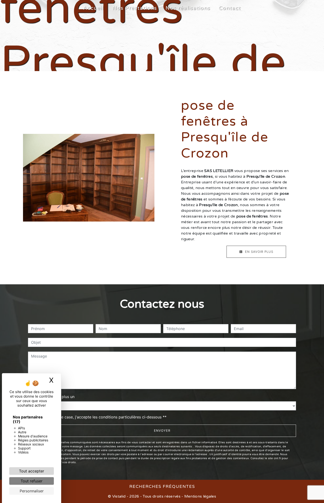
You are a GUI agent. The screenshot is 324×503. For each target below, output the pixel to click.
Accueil (93, 8)
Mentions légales (199, 496)
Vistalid (119, 496)
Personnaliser (32, 491)
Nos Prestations (135, 8)
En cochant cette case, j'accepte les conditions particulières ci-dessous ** (100, 417)
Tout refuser (31, 481)
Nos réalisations (188, 8)
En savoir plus (258, 252)
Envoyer (162, 430)
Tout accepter (31, 471)
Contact (230, 8)
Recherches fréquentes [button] (162, 486)
